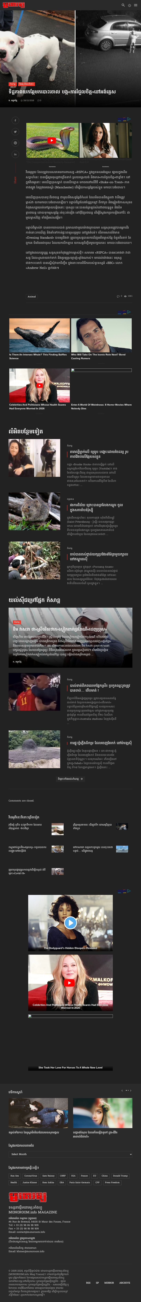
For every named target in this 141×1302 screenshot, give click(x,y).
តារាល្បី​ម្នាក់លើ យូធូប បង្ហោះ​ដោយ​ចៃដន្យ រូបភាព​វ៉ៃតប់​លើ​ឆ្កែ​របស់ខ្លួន (99, 454)
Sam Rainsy (48, 1176)
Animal (32, 296)
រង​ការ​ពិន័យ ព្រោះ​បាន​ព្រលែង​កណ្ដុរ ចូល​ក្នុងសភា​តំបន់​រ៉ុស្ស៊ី (96, 508)
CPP (97, 1182)
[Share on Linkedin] (15, 155)
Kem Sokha (48, 1182)
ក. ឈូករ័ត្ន (13, 100)
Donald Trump (120, 1176)
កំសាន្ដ (12, 84)
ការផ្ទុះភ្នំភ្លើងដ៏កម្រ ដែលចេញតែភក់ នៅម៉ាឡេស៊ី (101, 743)
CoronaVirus (30, 1176)
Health (13, 1182)
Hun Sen (14, 1176)
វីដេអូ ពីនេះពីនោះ (26, 84)
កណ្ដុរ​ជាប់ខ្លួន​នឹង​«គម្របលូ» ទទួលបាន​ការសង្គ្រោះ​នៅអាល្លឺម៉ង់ (27, 849)
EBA (62, 1182)
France (84, 1176)
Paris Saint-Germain (79, 1182)
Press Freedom (112, 1182)
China (105, 1176)
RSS (88, 1283)
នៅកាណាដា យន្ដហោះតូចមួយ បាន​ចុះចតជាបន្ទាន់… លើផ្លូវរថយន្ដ (93, 849)
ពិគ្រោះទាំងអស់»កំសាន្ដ (68, 779)
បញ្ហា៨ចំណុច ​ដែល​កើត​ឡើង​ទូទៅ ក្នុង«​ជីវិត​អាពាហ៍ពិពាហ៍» (95, 1135)
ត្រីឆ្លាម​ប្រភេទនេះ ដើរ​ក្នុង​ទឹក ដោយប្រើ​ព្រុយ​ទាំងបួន (92, 826)
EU (94, 1176)
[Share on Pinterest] (15, 143)
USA (73, 1176)
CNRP (63, 1176)
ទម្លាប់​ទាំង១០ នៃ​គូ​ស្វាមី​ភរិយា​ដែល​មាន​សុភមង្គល (34, 1133)
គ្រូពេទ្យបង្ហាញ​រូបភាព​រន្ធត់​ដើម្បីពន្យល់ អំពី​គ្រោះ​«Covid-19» (27, 871)
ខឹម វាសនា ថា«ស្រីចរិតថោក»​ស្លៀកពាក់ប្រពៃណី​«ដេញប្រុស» (60, 629)
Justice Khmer (30, 1182)
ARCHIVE (124, 1283)
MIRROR (109, 1283)
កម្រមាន (70, 499)
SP (97, 1283)
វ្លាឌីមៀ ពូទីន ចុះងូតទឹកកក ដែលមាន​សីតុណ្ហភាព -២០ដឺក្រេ (25, 826)
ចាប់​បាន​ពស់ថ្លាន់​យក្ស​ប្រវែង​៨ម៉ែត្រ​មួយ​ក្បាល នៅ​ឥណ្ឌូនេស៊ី (99, 557)
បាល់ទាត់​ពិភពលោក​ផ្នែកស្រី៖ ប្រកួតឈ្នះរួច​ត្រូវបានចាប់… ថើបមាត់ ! (100, 688)
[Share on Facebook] (15, 121)
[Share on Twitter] (15, 132)
